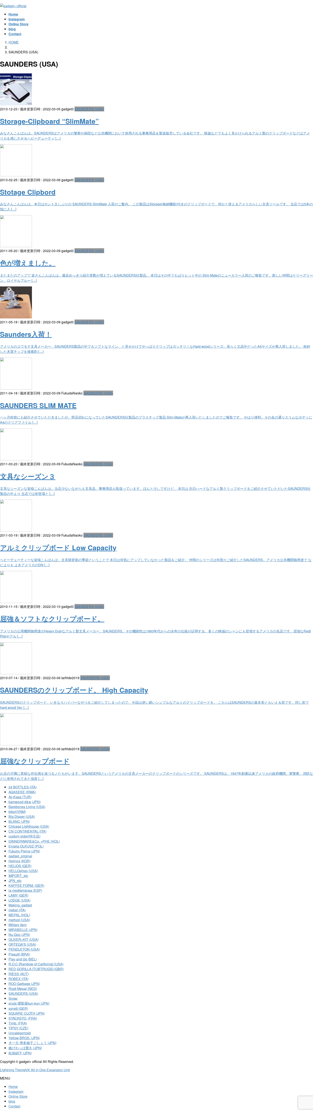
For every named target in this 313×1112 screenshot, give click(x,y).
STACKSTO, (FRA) (23, 1018)
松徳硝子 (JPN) (20, 1053)
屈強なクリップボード (35, 761)
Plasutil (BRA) (19, 954)
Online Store (18, 1096)
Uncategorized (20, 1032)
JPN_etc (15, 880)
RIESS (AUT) (19, 973)
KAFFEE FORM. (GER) (26, 885)
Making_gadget (20, 905)
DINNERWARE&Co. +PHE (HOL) (34, 841)
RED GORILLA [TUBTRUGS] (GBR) (36, 968)
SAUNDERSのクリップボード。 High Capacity (74, 690)
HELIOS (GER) (20, 865)
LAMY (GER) (18, 895)
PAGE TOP (302, 1075)
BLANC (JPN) (19, 821)
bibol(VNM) (17, 811)
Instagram (16, 1091)
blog (12, 1101)
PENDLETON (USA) (24, 949)
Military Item (18, 924)
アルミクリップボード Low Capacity (58, 547)
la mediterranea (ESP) (25, 890)
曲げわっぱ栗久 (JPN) (25, 1047)
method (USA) (19, 919)
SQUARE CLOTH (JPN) (27, 1013)
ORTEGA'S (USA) (22, 944)
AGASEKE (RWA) (22, 791)
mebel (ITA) (17, 910)
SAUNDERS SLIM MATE (38, 405)
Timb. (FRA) (18, 1023)
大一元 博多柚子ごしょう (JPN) (32, 1042)
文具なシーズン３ (27, 476)
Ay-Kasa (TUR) (20, 796)
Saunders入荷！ (26, 334)
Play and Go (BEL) (23, 959)
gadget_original (20, 856)
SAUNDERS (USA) (89, 109)
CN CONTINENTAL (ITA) (27, 831)
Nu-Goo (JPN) (19, 934)
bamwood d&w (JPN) (25, 801)
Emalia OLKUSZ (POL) (26, 846)
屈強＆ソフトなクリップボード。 (52, 618)
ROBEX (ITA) (19, 978)
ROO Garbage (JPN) (24, 983)
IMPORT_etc (18, 875)
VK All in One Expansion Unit (47, 1069)
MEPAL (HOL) (19, 914)
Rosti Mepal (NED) (23, 988)
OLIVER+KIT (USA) (24, 939)
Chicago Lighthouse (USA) (29, 826)
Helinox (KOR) (19, 860)
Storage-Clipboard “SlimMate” (49, 121)
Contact (14, 1106)
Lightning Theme (12, 1069)
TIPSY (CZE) (18, 1028)
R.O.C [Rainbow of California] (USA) (36, 964)
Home (13, 1086)
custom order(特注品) (24, 836)
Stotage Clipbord (28, 192)
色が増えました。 (28, 263)
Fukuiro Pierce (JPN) (24, 851)
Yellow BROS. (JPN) (24, 1037)
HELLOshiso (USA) (23, 870)
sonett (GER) (18, 1008)
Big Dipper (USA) (22, 816)
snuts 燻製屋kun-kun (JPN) (29, 1003)
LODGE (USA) (19, 900)
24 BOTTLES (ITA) (23, 787)
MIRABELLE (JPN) (23, 929)
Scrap (13, 998)
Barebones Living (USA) (27, 806)
